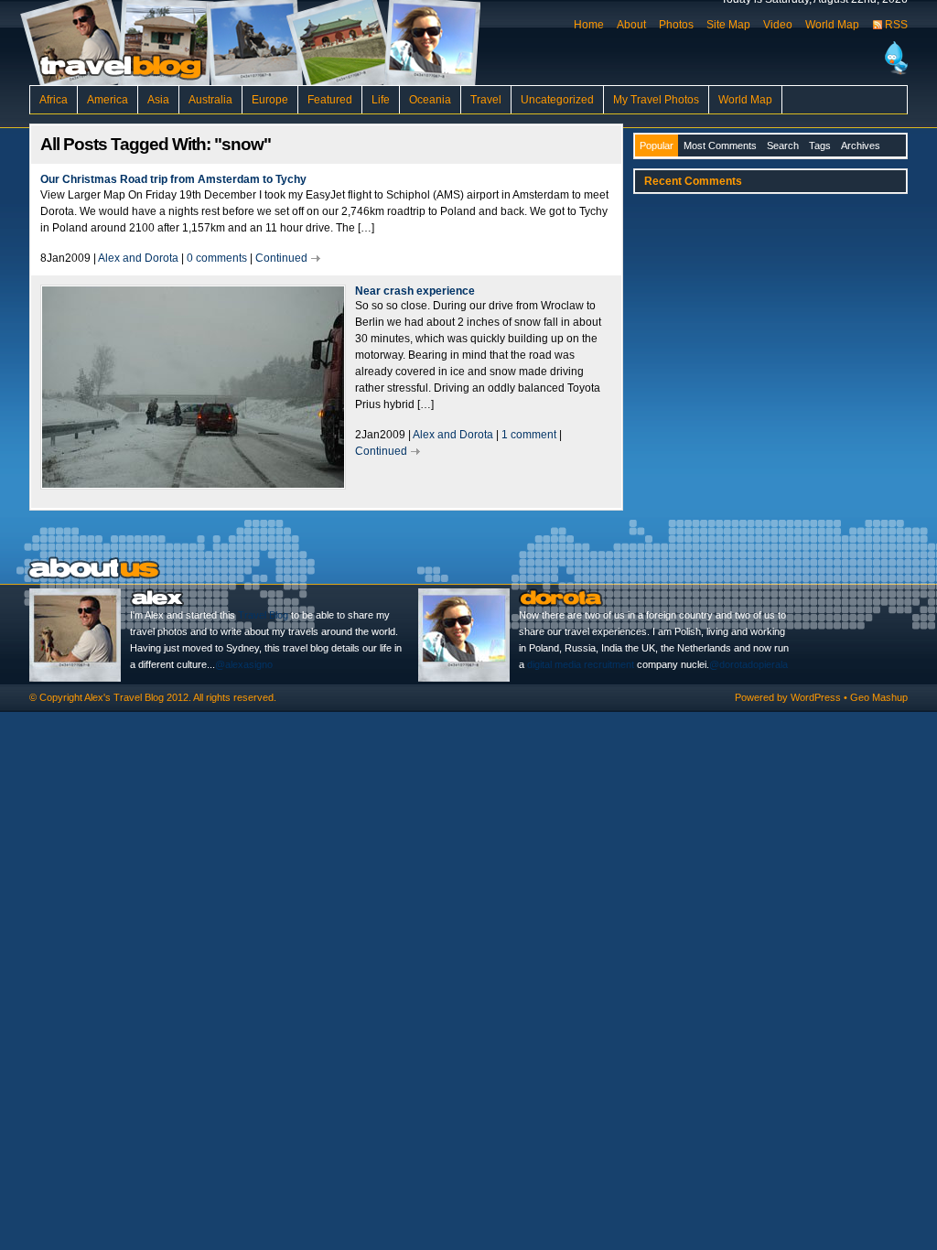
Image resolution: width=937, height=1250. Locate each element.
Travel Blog (263, 614)
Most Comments (720, 145)
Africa (53, 99)
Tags (820, 145)
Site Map (728, 24)
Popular (656, 145)
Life (381, 99)
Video (777, 24)
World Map (832, 24)
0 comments (217, 258)
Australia (210, 99)
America (107, 99)
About (631, 24)
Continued (281, 258)
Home (589, 24)
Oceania (430, 99)
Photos (676, 24)
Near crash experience (415, 291)
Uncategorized (557, 99)
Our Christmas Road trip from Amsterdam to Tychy (173, 179)
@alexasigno (244, 664)
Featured (329, 99)
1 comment (528, 434)
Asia (158, 99)
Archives (860, 145)
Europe (270, 99)
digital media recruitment (580, 664)
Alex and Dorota (138, 258)
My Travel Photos (656, 99)
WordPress (816, 697)
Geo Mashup (879, 697)
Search (783, 145)
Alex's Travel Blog (124, 697)
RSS (896, 24)
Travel (485, 99)
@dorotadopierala (748, 664)
